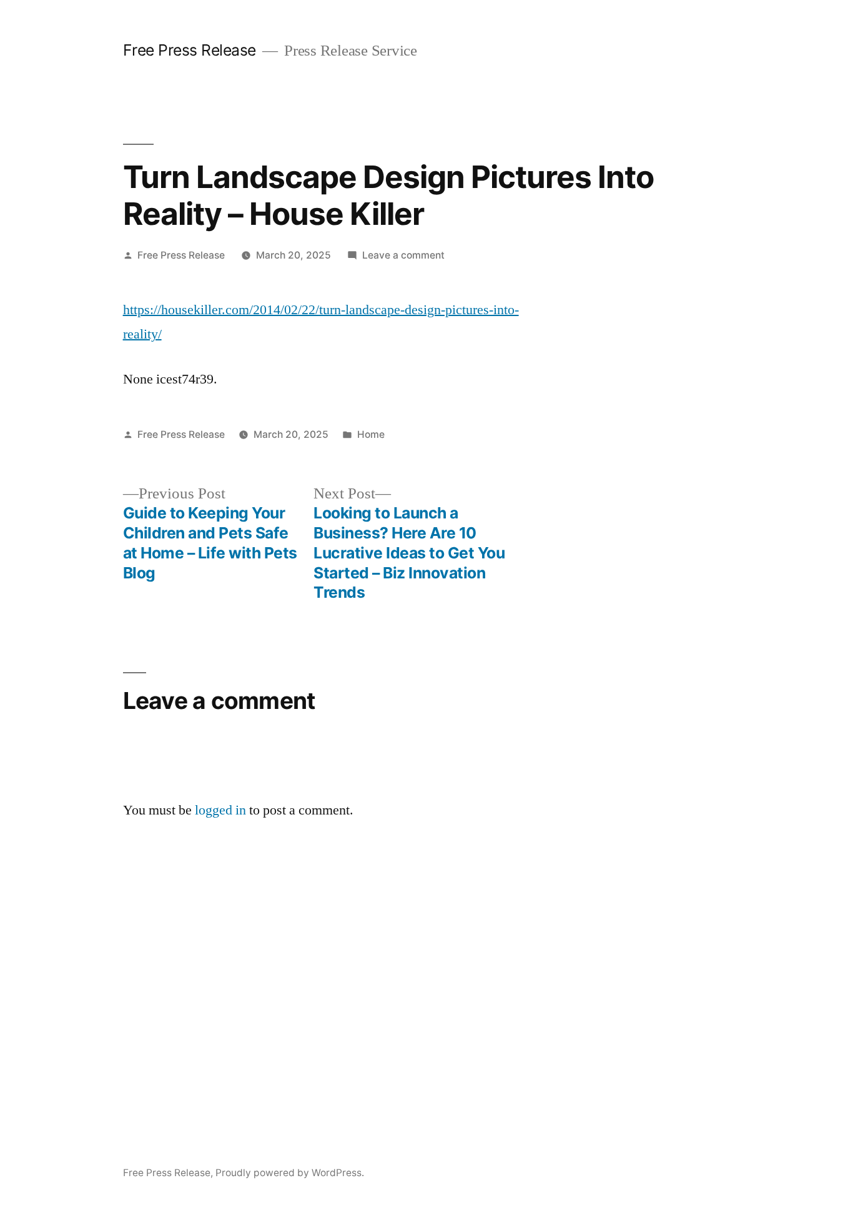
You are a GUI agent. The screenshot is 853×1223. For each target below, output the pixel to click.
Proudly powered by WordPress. (289, 1173)
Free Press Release (189, 50)
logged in (220, 810)
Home (371, 434)
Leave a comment (403, 255)
